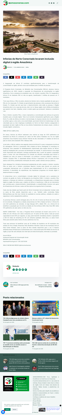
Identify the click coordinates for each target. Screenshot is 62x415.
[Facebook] (49, 3)
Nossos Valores (37, 405)
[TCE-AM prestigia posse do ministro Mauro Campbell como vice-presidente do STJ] (16, 308)
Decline (14, 409)
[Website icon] (17, 270)
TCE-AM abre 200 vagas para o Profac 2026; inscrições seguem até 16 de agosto (48, 361)
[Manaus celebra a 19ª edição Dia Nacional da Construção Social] (45, 308)
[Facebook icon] (14, 270)
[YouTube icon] (26, 270)
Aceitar (7, 409)
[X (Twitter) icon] (20, 270)
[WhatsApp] (35, 77)
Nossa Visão (36, 403)
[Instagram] (53, 3)
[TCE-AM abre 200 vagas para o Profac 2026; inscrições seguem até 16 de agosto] (34, 361)
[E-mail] (41, 77)
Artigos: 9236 (16, 273)
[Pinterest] (17, 77)
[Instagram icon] (23, 270)
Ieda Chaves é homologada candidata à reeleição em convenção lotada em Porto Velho (19, 368)
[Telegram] (29, 77)
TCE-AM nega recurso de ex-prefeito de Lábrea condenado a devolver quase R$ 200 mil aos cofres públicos (19, 361)
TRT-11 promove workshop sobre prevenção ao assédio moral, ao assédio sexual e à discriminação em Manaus (16, 344)
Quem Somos (37, 399)
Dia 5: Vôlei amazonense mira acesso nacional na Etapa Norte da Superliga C (48, 368)
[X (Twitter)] (51, 3)
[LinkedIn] (23, 77)
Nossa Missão (37, 401)
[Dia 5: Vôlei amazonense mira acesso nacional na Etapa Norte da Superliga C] (34, 368)
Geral (27, 67)
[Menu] (57, 3)
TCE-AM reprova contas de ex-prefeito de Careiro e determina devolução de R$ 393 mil (44, 344)
